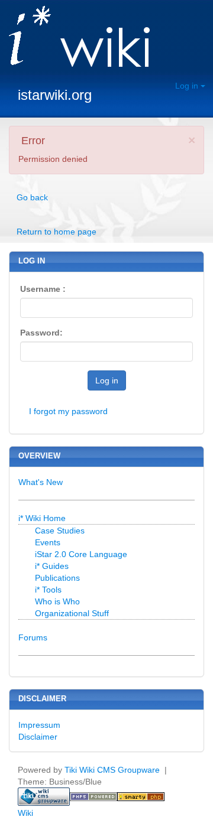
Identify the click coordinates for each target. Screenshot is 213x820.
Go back (32, 197)
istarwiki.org (55, 95)
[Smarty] (140, 796)
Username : (43, 289)
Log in (188, 85)
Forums (32, 637)
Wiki (25, 813)
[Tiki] (44, 796)
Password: (41, 332)
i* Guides (52, 566)
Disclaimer (37, 736)
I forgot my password (68, 411)
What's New (40, 482)
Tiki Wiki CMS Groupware (113, 770)
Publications (57, 578)
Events (47, 542)
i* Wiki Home (42, 518)
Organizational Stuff (72, 613)
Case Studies (60, 530)
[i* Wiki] (75, 37)
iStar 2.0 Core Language (81, 554)
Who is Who (57, 601)
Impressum (39, 725)
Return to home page (56, 231)
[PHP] (93, 796)
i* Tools (48, 589)
